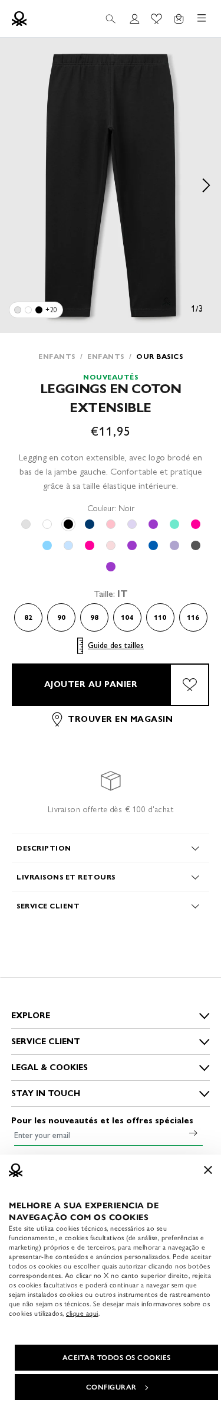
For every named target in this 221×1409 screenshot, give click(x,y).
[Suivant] (206, 185)
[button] (110, 185)
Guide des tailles (116, 645)
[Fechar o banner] (208, 1170)
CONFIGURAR (111, 1387)
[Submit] (193, 1132)
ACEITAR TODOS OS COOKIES (116, 1358)
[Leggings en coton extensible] (17, 309)
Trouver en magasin (120, 719)
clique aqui (82, 1313)
